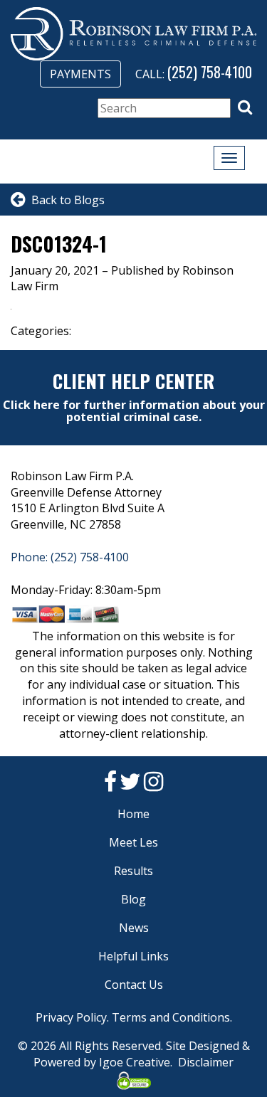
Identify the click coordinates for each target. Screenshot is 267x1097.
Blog (133, 899)
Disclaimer (206, 1062)
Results (133, 871)
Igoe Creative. (135, 1062)
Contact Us (134, 984)
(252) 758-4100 (209, 72)
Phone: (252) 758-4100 (70, 557)
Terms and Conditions (171, 1017)
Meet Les (133, 842)
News (134, 928)
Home (133, 814)
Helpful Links (133, 956)
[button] (245, 107)
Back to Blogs (65, 200)
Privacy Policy (71, 1017)
